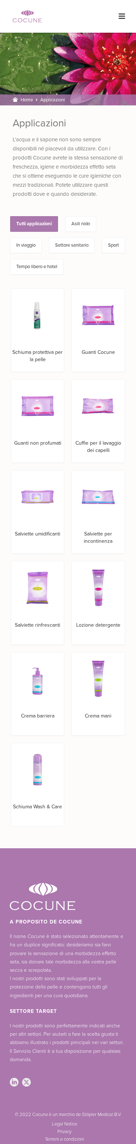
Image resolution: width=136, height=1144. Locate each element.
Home (27, 100)
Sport (113, 245)
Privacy (64, 1132)
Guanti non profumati (37, 443)
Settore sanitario (71, 245)
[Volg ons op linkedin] (14, 1083)
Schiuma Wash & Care (37, 807)
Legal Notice (64, 1124)
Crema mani (98, 716)
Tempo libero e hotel (36, 267)
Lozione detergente (98, 625)
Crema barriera (37, 716)
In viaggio (26, 245)
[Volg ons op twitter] (26, 1083)
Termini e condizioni (64, 1139)
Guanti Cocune (98, 352)
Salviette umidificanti (37, 534)
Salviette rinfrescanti (37, 625)
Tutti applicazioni (34, 224)
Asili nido (80, 224)
